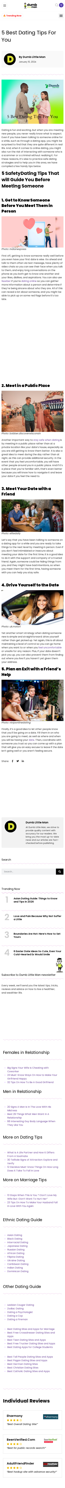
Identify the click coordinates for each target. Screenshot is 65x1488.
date (31, 740)
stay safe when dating (46, 440)
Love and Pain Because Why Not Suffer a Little (37, 917)
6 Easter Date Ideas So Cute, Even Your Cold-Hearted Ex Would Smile (37, 953)
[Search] (59, 872)
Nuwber (6, 281)
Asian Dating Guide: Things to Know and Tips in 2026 (35, 900)
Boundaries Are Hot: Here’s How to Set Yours (37, 935)
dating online (29, 281)
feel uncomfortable (50, 647)
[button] (60, 15)
